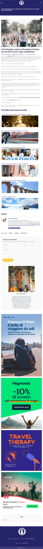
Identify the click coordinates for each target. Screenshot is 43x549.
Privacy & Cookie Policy (29, 538)
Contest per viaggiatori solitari (9, 196)
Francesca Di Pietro (6, 54)
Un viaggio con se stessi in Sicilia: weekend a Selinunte (14, 180)
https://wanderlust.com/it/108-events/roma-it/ (30, 97)
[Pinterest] (26, 543)
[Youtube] (24, 543)
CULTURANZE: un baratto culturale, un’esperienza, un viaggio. (16, 114)
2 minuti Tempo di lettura (30, 54)
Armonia (23, 547)
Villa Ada (10, 233)
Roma (6, 233)
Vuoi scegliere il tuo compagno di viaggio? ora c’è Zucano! (15, 130)
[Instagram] (17, 543)
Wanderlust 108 (10, 56)
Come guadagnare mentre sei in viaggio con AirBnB (13, 147)
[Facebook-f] (19, 543)
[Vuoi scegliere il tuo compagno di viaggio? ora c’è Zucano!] (20, 141)
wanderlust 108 (23, 233)
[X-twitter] (21, 543)
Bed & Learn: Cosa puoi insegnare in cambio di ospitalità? (15, 163)
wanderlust (16, 233)
